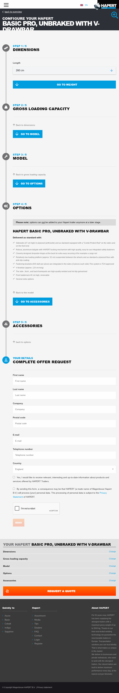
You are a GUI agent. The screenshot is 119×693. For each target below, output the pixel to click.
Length (16, 63)
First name (18, 375)
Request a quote (61, 591)
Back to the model (25, 292)
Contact (38, 635)
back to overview (13, 11)
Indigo (8, 627)
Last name (18, 389)
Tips (36, 623)
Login (37, 639)
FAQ (36, 631)
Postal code (19, 417)
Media (37, 619)
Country (17, 463)
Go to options (32, 183)
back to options (23, 342)
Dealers (38, 627)
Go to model (30, 134)
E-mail (16, 435)
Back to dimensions (25, 125)
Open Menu (6, 4)
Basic (7, 619)
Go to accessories (35, 301)
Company (18, 403)
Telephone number (23, 449)
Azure (7, 615)
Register (38, 643)
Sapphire (9, 631)
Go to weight (67, 84)
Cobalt (8, 623)
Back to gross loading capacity (31, 174)
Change (112, 552)
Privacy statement (44, 687)
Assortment (40, 615)
